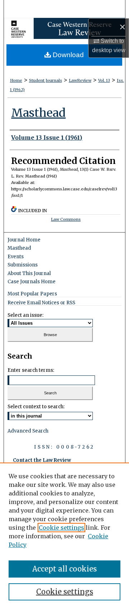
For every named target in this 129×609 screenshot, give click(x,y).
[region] (64, 536)
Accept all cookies (64, 568)
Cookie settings (61, 527)
